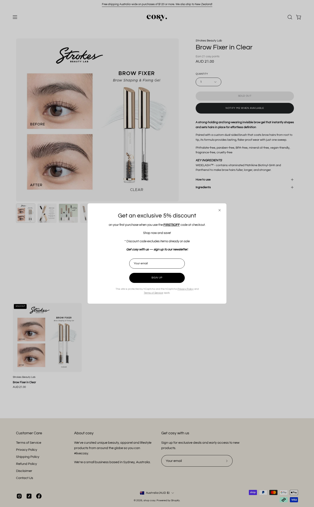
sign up (157, 277)
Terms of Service (153, 292)
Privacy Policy (186, 289)
